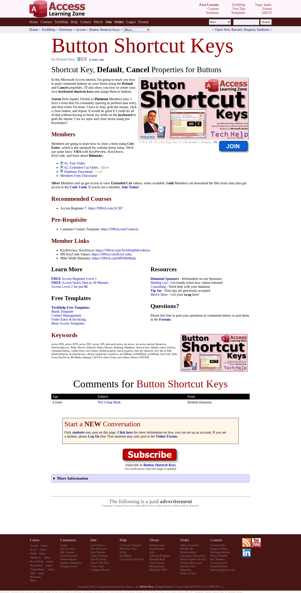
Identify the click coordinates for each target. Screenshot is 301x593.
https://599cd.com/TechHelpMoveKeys (123, 250)
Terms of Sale (188, 573)
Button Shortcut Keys (104, 29)
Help (74, 22)
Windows (35, 557)
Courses (46, 22)
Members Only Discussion (78, 175)
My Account (67, 548)
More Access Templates (67, 323)
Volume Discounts (191, 562)
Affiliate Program (159, 555)
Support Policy (219, 548)
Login (63, 545)
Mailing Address (220, 552)
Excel (33, 549)
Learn (34, 540)
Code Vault (78, 187)
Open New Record (228, 29)
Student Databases (71, 562)
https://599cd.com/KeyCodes (111, 254)
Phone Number (219, 555)
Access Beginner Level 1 (74, 279)
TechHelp (61, 22)
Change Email (68, 566)
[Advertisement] (150, 521)
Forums (143, 22)
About (154, 540)
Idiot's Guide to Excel (193, 559)
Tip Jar (156, 290)
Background (156, 545)
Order (184, 540)
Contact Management (66, 315)
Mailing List (158, 282)
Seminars (35, 576)
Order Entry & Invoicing (68, 319)
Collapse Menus (100, 569)
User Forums (97, 552)
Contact (85, 22)
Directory (65, 29)
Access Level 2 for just (69, 286)
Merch (98, 22)
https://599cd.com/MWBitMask (114, 258)
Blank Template (62, 311)
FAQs (123, 552)
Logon (131, 22)
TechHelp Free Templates (70, 307)
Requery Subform (256, 29)
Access (81, 29)
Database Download (78, 172)
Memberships (68, 559)
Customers (68, 540)
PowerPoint (37, 561)
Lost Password (68, 555)
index (44, 545)
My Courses (67, 552)
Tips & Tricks (98, 559)
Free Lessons (157, 562)
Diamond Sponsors (164, 279)
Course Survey (219, 562)
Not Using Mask (109, 402)
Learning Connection (193, 555)
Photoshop (36, 565)
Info (93, 540)
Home (33, 22)
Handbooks (187, 548)
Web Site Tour (128, 548)
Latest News (97, 545)
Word (33, 553)
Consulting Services (132, 559)
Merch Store (159, 294)
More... (34, 580)
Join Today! (130, 187)
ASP (32, 573)
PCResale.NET (158, 569)
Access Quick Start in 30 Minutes (79, 282)
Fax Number (217, 559)
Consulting (158, 286)
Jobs (152, 552)
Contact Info (217, 545)
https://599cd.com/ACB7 (105, 208)
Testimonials (157, 548)
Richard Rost (157, 559)
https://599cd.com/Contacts (119, 229)
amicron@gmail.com (222, 569)
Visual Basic (37, 569)
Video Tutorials (189, 545)
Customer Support (130, 545)
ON (215, 142)
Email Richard (218, 566)
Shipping (185, 569)
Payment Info (188, 566)
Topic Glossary (99, 555)
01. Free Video (74, 163)
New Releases (98, 548)
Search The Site (99, 562)
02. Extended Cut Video (81, 167)
